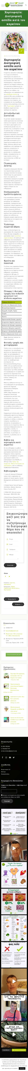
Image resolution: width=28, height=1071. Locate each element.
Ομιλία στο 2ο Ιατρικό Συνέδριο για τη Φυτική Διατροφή (17, 719)
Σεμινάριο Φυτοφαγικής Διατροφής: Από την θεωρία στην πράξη (17, 675)
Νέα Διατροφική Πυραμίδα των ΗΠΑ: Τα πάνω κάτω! (17, 709)
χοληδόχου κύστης (11, 94)
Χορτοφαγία (7, 590)
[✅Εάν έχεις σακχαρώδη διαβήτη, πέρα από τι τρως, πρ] (14, 848)
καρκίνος (12, 582)
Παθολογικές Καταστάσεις (11, 588)
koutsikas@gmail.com (12, 631)
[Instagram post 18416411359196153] (14, 981)
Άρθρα (13, 586)
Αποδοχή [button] (22, 1068)
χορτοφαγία (11, 106)
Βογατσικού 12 (5, 769)
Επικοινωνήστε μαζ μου (14, 654)
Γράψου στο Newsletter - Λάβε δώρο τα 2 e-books (14, 786)
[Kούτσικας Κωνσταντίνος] (14, 5)
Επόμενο (17, 604)
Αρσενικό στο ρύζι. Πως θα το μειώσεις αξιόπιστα (17, 698)
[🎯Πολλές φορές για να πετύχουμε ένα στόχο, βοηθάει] (14, 822)
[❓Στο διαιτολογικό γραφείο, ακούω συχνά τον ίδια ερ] (14, 1008)
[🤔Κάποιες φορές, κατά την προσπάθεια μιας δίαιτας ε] (14, 955)
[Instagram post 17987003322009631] (14, 901)
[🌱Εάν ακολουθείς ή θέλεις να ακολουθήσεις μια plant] (14, 928)
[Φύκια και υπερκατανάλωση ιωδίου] (14, 1034)
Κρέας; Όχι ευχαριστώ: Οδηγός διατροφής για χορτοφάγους (14, 463)
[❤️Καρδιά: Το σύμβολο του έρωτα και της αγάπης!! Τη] (14, 875)
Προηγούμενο (12, 599)
